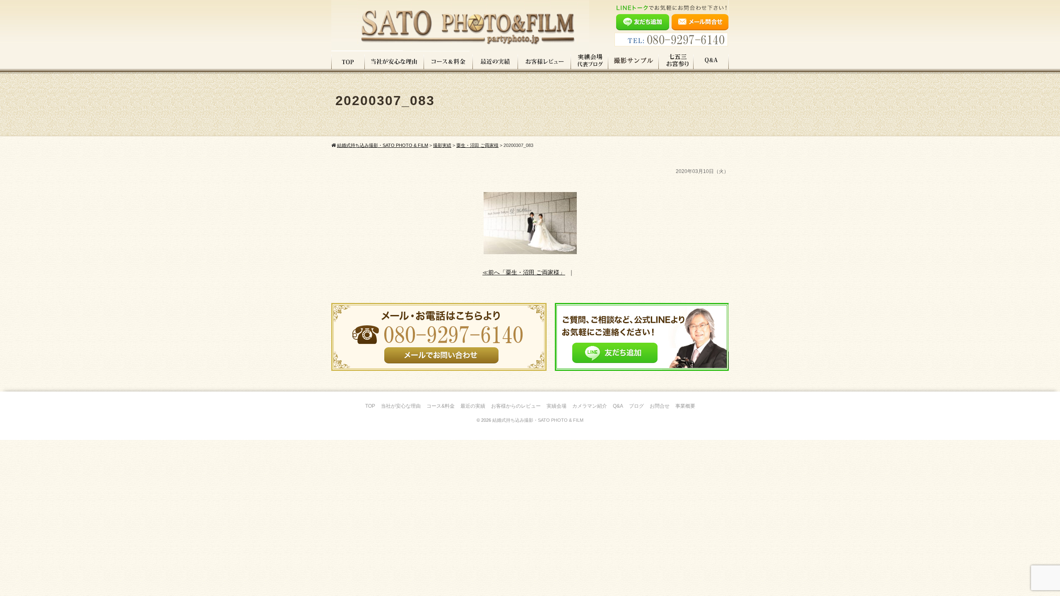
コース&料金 (440, 406)
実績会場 (556, 406)
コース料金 (448, 61)
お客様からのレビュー (516, 406)
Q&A (711, 61)
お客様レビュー (544, 61)
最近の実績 (495, 61)
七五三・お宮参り (676, 61)
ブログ (636, 406)
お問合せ (660, 406)
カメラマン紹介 (589, 406)
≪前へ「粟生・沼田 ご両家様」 (523, 272)
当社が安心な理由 (394, 61)
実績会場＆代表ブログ (589, 61)
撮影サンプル (633, 61)
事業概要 (685, 406)
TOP (348, 61)
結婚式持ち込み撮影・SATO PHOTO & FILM (537, 420)
